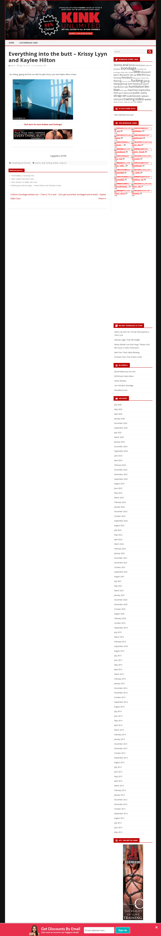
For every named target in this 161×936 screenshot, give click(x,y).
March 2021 (119, 590)
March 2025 (119, 437)
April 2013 (118, 781)
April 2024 (118, 460)
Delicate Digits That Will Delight (127, 340)
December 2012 (120, 799)
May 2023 (118, 493)
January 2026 (119, 418)
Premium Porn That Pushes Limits (128, 357)
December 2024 (120, 446)
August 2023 (119, 483)
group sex (126, 83)
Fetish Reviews (120, 381)
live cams (123, 90)
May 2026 (118, 409)
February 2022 (120, 548)
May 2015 (118, 665)
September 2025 (121, 428)
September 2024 (121, 451)
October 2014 (119, 697)
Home (11, 42)
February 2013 (120, 790)
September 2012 (121, 813)
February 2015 (120, 679)
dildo (137, 71)
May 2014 (118, 720)
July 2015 (118, 655)
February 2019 (120, 641)
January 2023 (119, 507)
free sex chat (126, 81)
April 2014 (118, 725)
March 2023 (119, 497)
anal (43, 163)
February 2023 (120, 502)
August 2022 (119, 525)
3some (38, 163)
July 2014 (118, 711)
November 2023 (120, 474)
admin (12, 65)
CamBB (130, 72)
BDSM (132, 65)
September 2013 (121, 758)
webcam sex (128, 102)
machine (133, 90)
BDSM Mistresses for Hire (124, 371)
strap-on (62, 163)
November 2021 (120, 562)
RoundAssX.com (120, 390)
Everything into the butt (21, 163)
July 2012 (118, 823)
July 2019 (118, 632)
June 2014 (118, 716)
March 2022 (119, 544)
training (129, 99)
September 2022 (121, 521)
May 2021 (118, 586)
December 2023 (120, 470)
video (139, 99)
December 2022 (120, 511)
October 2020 (119, 609)
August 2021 (119, 576)
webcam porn (119, 102)
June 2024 (118, 456)
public (136, 92)
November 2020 (120, 604)
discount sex (126, 74)
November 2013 (120, 748)
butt (126, 72)
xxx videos (137, 102)
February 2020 (120, 618)
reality (143, 92)
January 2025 (119, 442)
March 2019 (119, 637)
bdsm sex (149, 65)
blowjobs (117, 69)
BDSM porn (140, 65)
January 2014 (119, 739)
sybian (145, 95)
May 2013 (118, 776)
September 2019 (121, 628)
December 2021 (120, 558)
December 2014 (120, 688)
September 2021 (121, 572)
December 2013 (120, 744)
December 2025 (120, 423)
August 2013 (119, 762)
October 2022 (119, 516)
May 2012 (118, 832)
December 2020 (120, 600)
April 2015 (118, 669)
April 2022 (118, 539)
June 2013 (118, 772)
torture (118, 99)
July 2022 (118, 530)
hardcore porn (140, 83)
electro (141, 75)
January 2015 (119, 683)
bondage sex (141, 69)
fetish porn (137, 78)
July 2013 (118, 767)
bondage (128, 68)
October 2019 (119, 623)
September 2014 (121, 702)
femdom (127, 77)
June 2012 (118, 827)
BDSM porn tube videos (124, 376)
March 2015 (119, 674)
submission (134, 96)
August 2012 (119, 818)
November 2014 (120, 692)
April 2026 (118, 414)
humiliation (136, 86)
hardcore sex (121, 86)
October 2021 (119, 567)
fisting (117, 81)
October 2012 (119, 809)
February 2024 (120, 465)
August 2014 (119, 706)
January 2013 (119, 795)
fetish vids (145, 78)
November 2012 (120, 804)
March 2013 (119, 785)
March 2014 (119, 730)
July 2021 (118, 581)
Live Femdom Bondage (123, 385)
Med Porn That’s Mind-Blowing (126, 352)
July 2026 (118, 404)
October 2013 (119, 753)
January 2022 (119, 553)
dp (135, 75)
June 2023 (118, 488)
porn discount (125, 93)
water (148, 99)
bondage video (119, 72)
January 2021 (119, 595)
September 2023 (121, 479)
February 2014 (120, 734)
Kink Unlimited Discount (124, 115)
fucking (49, 163)
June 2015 (118, 660)
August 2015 (119, 651)
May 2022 (118, 535)
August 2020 (119, 614)
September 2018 (121, 646)
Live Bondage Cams (28, 42)
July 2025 (118, 432)
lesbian (55, 163)
